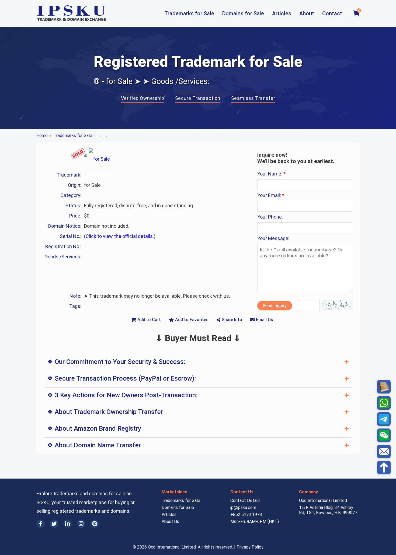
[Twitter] (54, 523)
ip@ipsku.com (243, 507)
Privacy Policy (250, 547)
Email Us (264, 319)
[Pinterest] (94, 523)
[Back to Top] (384, 467)
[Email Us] (384, 451)
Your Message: (273, 238)
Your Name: (271, 174)
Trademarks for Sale (189, 13)
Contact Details (245, 500)
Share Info (232, 319)
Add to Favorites (192, 319)
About (306, 13)
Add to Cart (149, 319)
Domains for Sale (243, 13)
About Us (170, 521)
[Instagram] (81, 523)
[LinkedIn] (67, 523)
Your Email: (270, 195)
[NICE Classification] (384, 387)
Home (42, 135)
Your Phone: (270, 217)
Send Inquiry (275, 305)
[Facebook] (40, 523)
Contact (332, 13)
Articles (281, 13)
